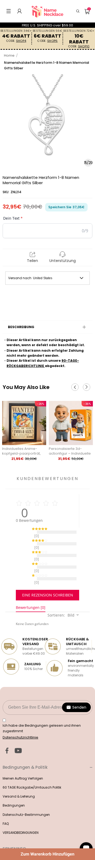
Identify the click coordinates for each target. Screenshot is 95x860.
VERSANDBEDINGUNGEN (21, 819)
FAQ (6, 810)
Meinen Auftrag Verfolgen (23, 765)
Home (9, 55)
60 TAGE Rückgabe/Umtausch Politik (32, 774)
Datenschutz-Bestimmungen (26, 801)
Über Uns (10, 846)
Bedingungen (14, 792)
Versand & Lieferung (19, 783)
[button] (8, 11)
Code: (16, 41)
